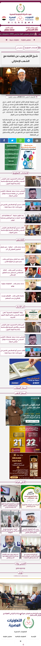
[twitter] (29, 22)
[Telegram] (29, 140)
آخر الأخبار (20, 307)
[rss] (18, 22)
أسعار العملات (20, 388)
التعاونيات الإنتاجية (20, 636)
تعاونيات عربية (14, 40)
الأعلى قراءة (20, 482)
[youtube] (25, 22)
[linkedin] (22, 22)
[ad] (20, 157)
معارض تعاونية (26, 40)
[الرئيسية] (34, 40)
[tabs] (8, 22)
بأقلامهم (20, 240)
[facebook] (32, 22)
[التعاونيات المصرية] (25, 384)
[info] (12, 22)
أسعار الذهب (20, 393)
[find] (15, 22)
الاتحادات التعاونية (31, 48)
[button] (2, 157)
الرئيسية (33, 636)
